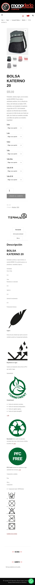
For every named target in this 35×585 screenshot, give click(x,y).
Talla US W (10, 176)
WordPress (24, 582)
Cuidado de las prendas (12, 534)
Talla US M (10, 168)
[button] (31, 581)
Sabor (8, 142)
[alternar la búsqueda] (33, 15)
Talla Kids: (10, 159)
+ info (8, 415)
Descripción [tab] (18, 229)
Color (8, 125)
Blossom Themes (11, 582)
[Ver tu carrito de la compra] (27, 16)
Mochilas (14, 207)
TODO (18, 207)
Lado (8, 133)
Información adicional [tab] (18, 234)
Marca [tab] (18, 238)
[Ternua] (17, 216)
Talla (8, 150)
